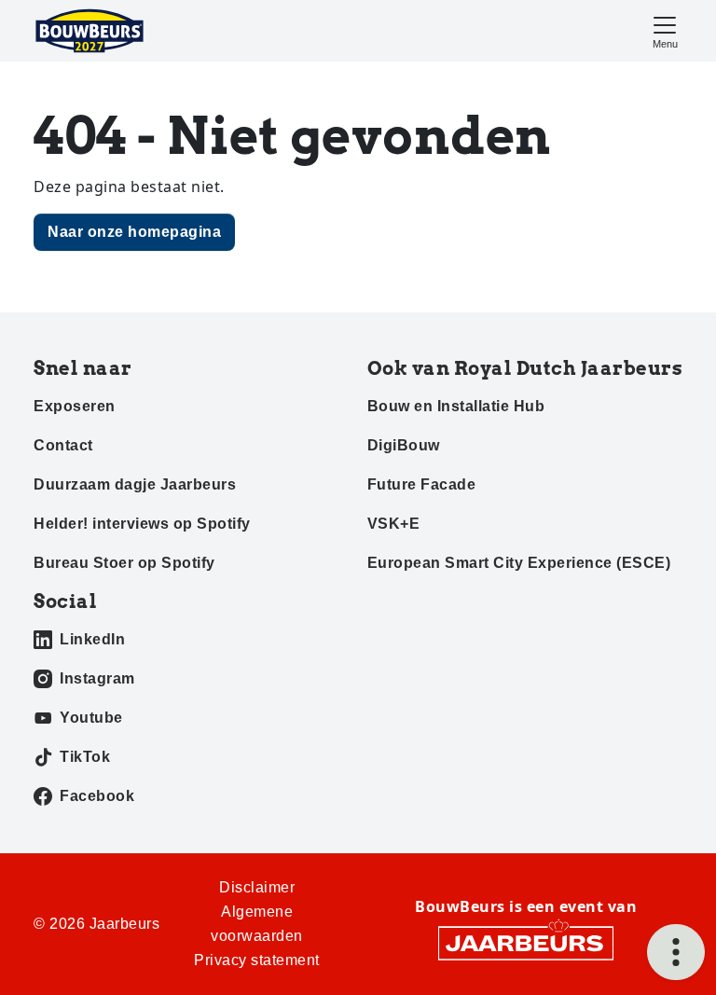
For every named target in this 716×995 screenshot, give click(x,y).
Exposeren (75, 406)
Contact (63, 445)
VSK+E (393, 524)
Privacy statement (257, 960)
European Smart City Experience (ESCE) (519, 563)
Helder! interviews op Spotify (142, 524)
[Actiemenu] (676, 952)
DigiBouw (403, 445)
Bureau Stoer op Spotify (124, 563)
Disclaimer (257, 887)
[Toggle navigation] (664, 30)
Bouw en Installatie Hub (456, 406)
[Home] (89, 30)
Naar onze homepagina (134, 232)
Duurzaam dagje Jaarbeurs (135, 484)
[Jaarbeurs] (525, 942)
